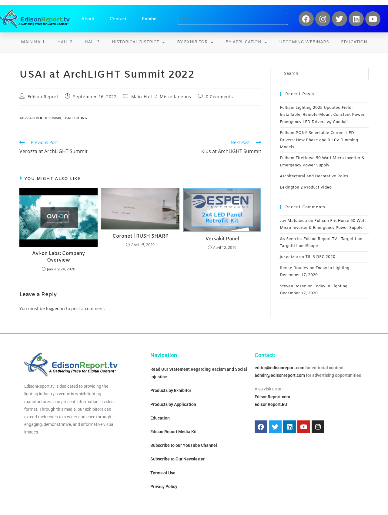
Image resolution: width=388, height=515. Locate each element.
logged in (55, 308)
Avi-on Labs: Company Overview (58, 256)
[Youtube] (372, 18)
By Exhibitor (192, 42)
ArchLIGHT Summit (45, 117)
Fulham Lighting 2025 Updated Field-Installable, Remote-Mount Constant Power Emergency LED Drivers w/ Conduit (322, 115)
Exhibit (149, 19)
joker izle (289, 256)
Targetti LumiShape (299, 246)
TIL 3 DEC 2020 (320, 256)
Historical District (135, 42)
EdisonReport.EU (271, 404)
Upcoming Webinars (304, 42)
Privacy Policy (163, 486)
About (88, 19)
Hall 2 (64, 42)
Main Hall (33, 42)
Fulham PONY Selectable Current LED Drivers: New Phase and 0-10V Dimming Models (319, 140)
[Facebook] (306, 18)
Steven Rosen (293, 286)
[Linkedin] (356, 18)
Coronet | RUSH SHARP (140, 236)
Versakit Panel (222, 239)
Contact (118, 19)
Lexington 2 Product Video (306, 187)
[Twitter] (339, 18)
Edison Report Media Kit (173, 431)
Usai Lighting (75, 117)
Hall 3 (92, 42)
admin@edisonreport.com (280, 375)
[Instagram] (322, 18)
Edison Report (43, 96)
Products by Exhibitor (170, 390)
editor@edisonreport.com (279, 367)
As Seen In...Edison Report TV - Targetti (318, 239)
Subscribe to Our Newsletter (177, 458)
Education (354, 42)
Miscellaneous (175, 96)
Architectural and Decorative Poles (314, 176)
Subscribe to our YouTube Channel (183, 445)
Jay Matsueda (293, 220)
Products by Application (173, 404)
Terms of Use (163, 472)
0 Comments (219, 96)
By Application (243, 42)
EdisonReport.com (272, 396)
